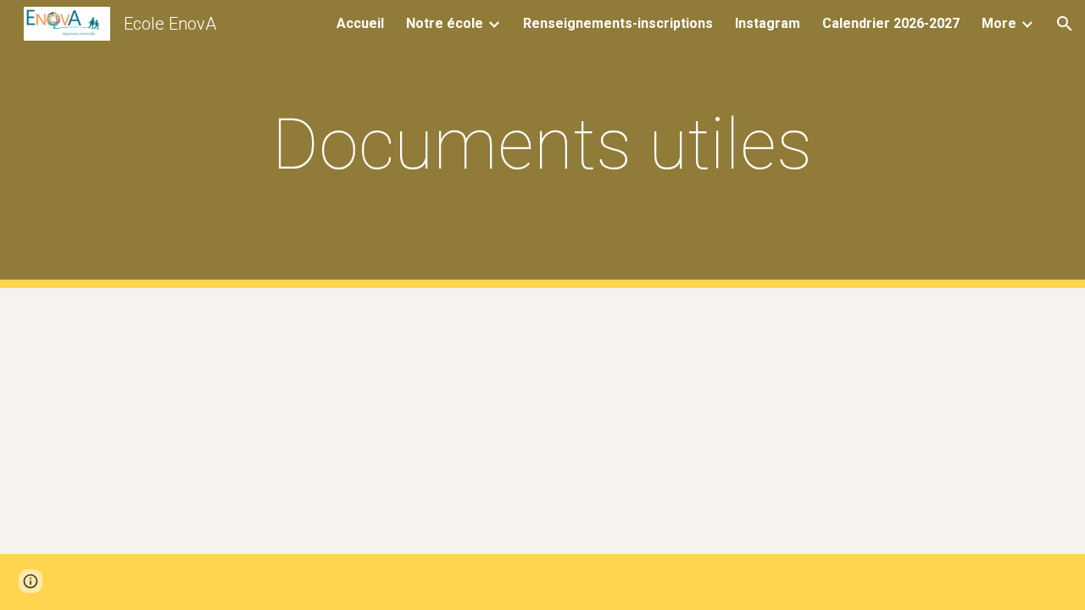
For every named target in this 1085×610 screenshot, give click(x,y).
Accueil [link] (360, 23)
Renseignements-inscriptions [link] (618, 23)
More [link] (999, 23)
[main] (542, 144)
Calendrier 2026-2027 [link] (891, 23)
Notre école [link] (444, 23)
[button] (1064, 23)
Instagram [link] (767, 23)
